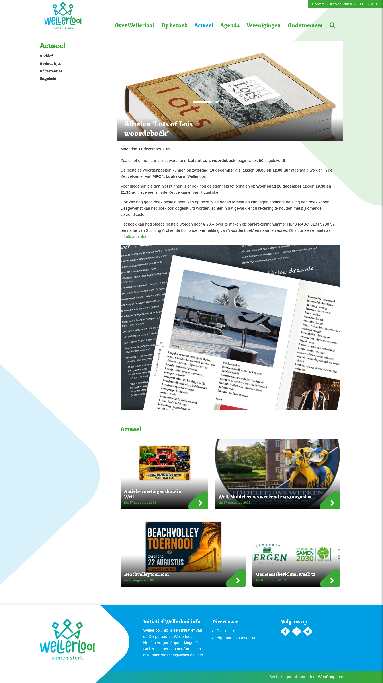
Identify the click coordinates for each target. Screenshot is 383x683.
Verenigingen (264, 25)
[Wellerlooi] (75, 15)
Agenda (230, 25)
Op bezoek (174, 25)
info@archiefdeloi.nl (138, 236)
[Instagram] (296, 631)
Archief (46, 56)
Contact (318, 4)
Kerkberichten (341, 4)
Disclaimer (226, 631)
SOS (361, 4)
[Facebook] (285, 631)
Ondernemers (305, 25)
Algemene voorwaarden (238, 638)
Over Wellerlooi (134, 25)
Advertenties (51, 71)
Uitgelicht (48, 78)
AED (375, 4)
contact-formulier (184, 649)
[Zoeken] (332, 25)
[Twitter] (307, 631)
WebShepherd (330, 677)
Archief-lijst (50, 63)
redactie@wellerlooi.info (182, 655)
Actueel (203, 25)
